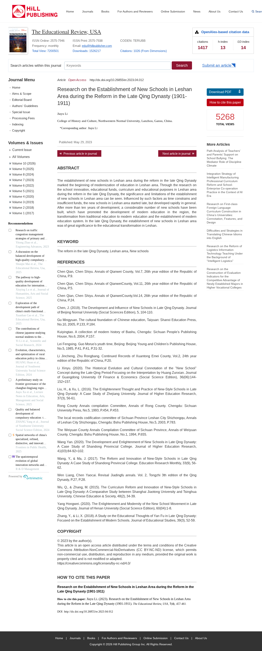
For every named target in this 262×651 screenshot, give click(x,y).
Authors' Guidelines (25, 106)
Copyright (18, 130)
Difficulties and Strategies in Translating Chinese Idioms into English (225, 234)
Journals (87, 11)
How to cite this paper (225, 102)
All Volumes (21, 157)
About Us (214, 11)
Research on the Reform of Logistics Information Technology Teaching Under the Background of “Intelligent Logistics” (225, 253)
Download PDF (220, 92)
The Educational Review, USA (66, 31)
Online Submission (173, 11)
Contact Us (236, 11)
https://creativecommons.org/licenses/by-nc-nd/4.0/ (93, 563)
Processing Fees (23, 118)
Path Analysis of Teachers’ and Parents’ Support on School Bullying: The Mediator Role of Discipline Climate (224, 158)
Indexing (17, 124)
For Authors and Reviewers (135, 11)
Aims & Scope (21, 93)
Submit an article (217, 65)
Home (70, 11)
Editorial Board (22, 99)
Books (105, 11)
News (196, 11)
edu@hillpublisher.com (97, 45)
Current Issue (22, 150)
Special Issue (21, 112)
